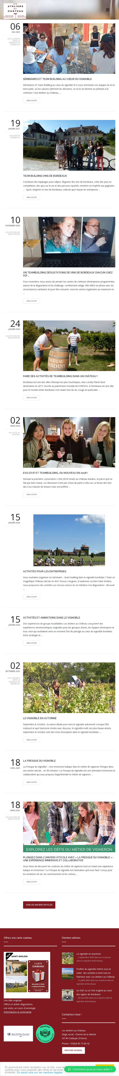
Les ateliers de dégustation (13, 233)
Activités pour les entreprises (44, 571)
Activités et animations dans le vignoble (51, 617)
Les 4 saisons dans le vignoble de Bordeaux (13, 41)
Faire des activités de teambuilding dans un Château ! (60, 376)
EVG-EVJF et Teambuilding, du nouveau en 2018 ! (55, 472)
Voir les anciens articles (39, 905)
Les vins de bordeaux (14, 137)
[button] (90, 1069)
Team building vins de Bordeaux (45, 175)
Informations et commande (17, 1012)
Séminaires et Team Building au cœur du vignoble (57, 79)
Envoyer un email (73, 1050)
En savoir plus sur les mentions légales (39, 1072)
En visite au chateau (14, 434)
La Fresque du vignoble (39, 760)
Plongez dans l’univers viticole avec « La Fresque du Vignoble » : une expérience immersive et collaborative (68, 859)
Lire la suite (31, 100)
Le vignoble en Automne (40, 718)
